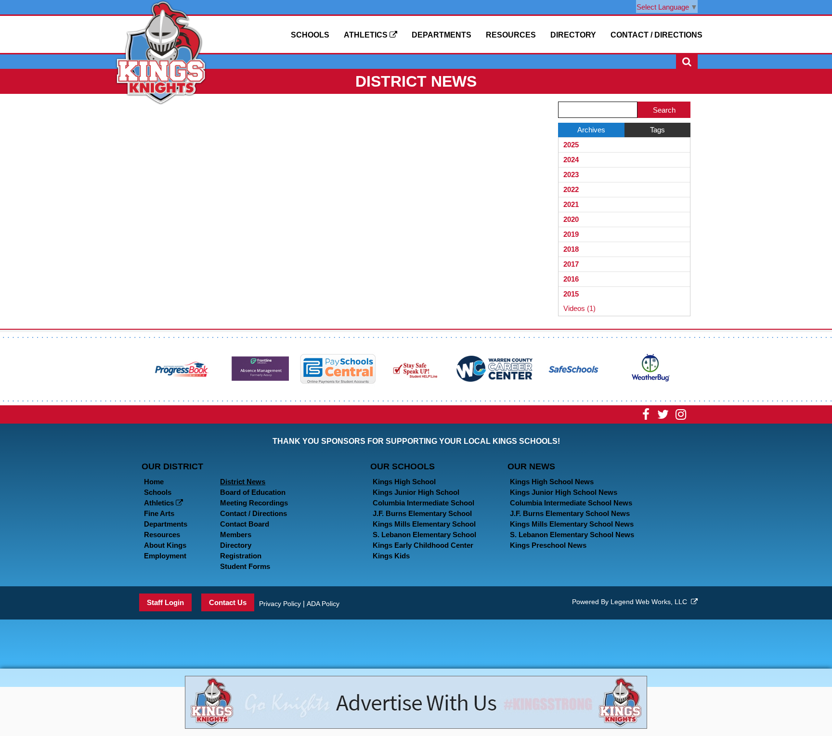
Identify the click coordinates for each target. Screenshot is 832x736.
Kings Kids (391, 556)
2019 (571, 234)
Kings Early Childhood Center (423, 545)
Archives (591, 130)
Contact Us (228, 602)
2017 (571, 264)
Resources (511, 35)
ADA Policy (323, 603)
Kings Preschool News (548, 545)
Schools (310, 35)
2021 (571, 204)
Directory (573, 35)
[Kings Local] (161, 52)
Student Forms (245, 566)
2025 (571, 145)
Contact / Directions (656, 35)
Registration (240, 556)
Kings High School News (552, 482)
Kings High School (404, 482)
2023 (571, 174)
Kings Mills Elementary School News (572, 524)
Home (154, 482)
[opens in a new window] (182, 368)
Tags (657, 130)
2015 (571, 294)
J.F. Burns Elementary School (422, 513)
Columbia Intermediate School (423, 503)
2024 (571, 159)
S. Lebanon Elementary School (424, 534)
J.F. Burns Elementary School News (570, 513)
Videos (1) (579, 308)
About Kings (165, 545)
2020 (571, 219)
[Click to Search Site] (687, 61)
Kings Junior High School (416, 492)
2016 (571, 279)
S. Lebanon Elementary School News (572, 534)
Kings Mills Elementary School (424, 524)
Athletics (367, 35)
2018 (571, 249)
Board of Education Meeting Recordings (254, 497)
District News (242, 482)
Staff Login (165, 602)
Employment (165, 556)
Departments (441, 35)
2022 (571, 189)
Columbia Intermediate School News (571, 503)
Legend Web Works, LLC (651, 602)
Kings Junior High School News (563, 492)
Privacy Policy (280, 603)
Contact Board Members (244, 529)
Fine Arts (159, 513)
